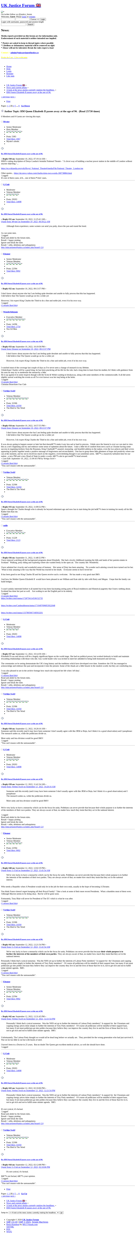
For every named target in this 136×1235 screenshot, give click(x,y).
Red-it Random (12, 1224)
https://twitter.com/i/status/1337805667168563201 (22, 613)
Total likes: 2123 (13, 540)
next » (13, 97)
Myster (6, 122)
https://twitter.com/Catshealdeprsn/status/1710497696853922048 (28, 605)
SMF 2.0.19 (11, 1222)
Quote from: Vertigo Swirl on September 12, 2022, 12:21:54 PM (28, 1019)
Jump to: (4, 1212)
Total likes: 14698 (13, 202)
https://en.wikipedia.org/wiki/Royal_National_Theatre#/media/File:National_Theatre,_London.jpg (42, 168)
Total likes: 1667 (13, 139)
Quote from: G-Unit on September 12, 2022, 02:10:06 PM (25, 1167)
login (24, 17)
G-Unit (6, 184)
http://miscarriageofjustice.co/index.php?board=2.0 (22, 247)
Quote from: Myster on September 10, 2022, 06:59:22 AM (25, 221)
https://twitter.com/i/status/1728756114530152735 (22, 598)
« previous (5, 97)
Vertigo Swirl (9, 391)
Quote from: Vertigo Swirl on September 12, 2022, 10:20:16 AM (28, 787)
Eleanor (6, 254)
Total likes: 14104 (13, 405)
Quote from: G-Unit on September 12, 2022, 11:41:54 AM (25, 870)
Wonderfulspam (10, 312)
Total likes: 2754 (13, 326)
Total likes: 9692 (13, 271)
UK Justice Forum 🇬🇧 (21, 5)
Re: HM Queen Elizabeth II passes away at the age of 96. (22, 154)
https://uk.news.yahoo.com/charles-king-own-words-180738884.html (43, 173)
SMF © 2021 (25, 1222)
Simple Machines (40, 1222)
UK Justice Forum (30, 1220)
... (17, 106)
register (32, 17)
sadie (5, 525)
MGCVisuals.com (30, 1224)
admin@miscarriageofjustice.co (24, 53)
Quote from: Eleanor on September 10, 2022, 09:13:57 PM (25, 349)
